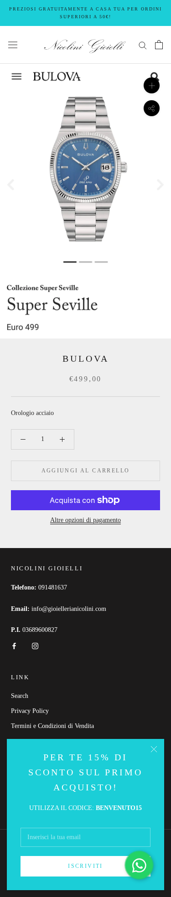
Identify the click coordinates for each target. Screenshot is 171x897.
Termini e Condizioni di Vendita (52, 726)
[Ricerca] (143, 45)
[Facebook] (14, 645)
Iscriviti (85, 866)
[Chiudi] (153, 749)
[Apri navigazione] (12, 44)
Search (19, 695)
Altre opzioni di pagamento (85, 520)
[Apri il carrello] (159, 44)
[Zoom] (152, 85)
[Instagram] (35, 645)
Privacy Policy (30, 710)
